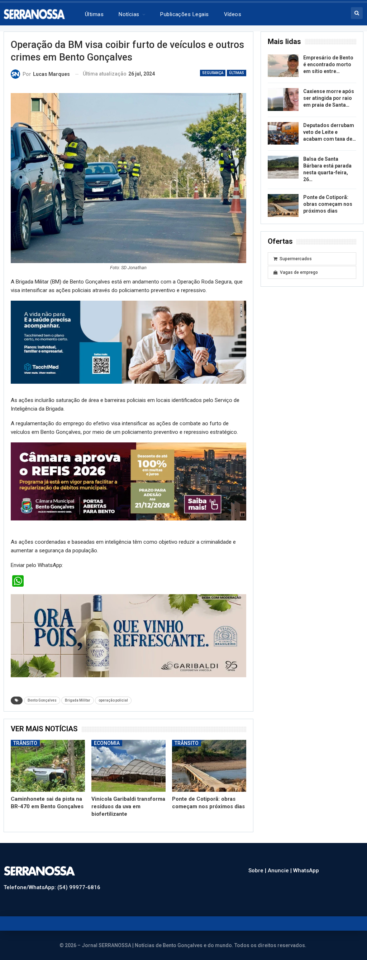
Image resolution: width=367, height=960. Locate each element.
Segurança (212, 73)
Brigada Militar (77, 700)
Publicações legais (184, 14)
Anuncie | (280, 870)
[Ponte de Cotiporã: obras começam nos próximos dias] (209, 766)
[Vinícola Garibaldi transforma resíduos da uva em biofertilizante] (128, 766)
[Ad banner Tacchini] (128, 342)
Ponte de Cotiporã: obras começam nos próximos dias (327, 204)
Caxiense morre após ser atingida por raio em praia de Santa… (328, 98)
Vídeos (233, 14)
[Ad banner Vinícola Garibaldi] (128, 635)
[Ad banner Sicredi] (128, 483)
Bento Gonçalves (42, 700)
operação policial (113, 700)
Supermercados (296, 258)
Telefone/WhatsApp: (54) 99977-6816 (52, 887)
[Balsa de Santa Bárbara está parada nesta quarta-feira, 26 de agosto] (283, 167)
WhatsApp (306, 870)
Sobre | (258, 870)
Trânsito (25, 743)
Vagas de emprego (299, 272)
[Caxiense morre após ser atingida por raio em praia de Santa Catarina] (283, 99)
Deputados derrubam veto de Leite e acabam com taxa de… (329, 132)
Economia (107, 743)
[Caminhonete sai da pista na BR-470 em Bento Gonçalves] (48, 766)
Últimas (94, 14)
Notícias (129, 14)
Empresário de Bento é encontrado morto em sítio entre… (328, 64)
